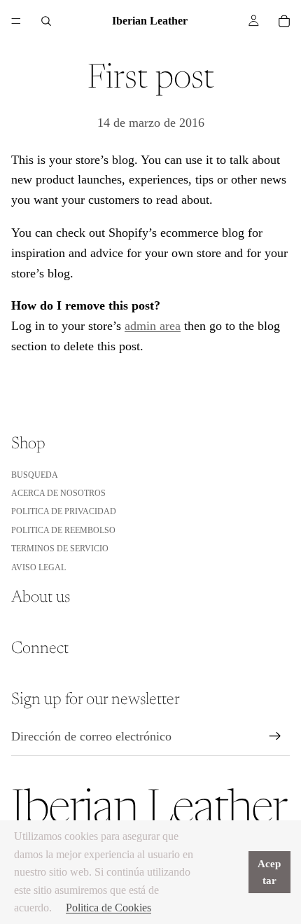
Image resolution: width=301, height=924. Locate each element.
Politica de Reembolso (63, 530)
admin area (153, 326)
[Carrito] (284, 21)
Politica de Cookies (108, 907)
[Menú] (16, 21)
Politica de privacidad (63, 511)
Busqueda (34, 475)
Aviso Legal (38, 567)
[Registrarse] (275, 736)
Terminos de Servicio (59, 548)
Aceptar (269, 872)
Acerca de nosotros (58, 493)
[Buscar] (46, 21)
